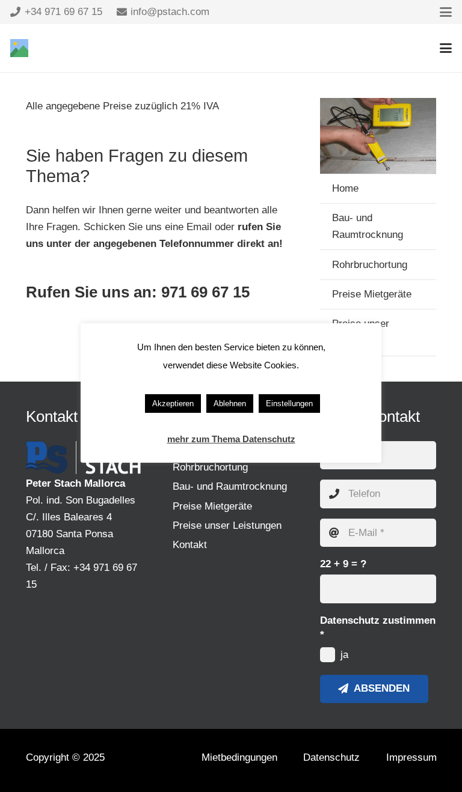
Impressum (411, 757)
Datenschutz (331, 757)
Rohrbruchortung (369, 264)
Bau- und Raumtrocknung (367, 226)
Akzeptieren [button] (173, 403)
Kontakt (190, 544)
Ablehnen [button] (230, 403)
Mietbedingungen (239, 757)
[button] (445, 12)
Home (345, 188)
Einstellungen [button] (289, 403)
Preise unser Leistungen (227, 525)
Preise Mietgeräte (371, 294)
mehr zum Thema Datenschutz (231, 439)
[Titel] (19, 48)
